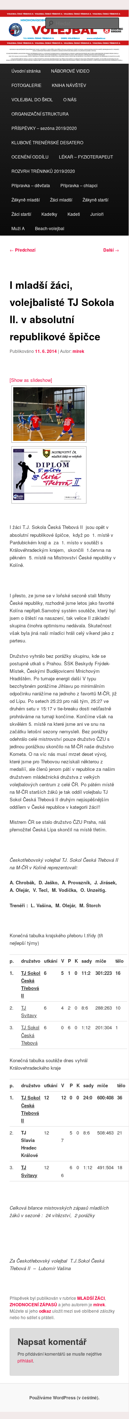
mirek (78, 351)
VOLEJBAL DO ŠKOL (32, 99)
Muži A (18, 228)
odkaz (45, 1311)
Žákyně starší (95, 199)
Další (111, 250)
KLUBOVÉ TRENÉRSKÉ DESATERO (47, 142)
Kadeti (74, 214)
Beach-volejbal (49, 228)
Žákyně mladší (25, 199)
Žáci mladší (61, 199)
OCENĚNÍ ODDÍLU (30, 157)
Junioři (97, 214)
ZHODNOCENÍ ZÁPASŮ (33, 1304)
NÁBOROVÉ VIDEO (70, 71)
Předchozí (22, 250)
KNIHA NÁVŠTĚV (69, 85)
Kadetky (49, 214)
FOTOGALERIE (26, 85)
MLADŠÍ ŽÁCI (91, 1298)
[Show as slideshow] (31, 379)
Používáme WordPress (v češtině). (64, 1397)
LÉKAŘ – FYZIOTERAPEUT (86, 157)
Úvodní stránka (26, 71)
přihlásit (25, 1360)
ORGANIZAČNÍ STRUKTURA (40, 114)
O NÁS (69, 99)
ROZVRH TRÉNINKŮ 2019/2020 (43, 171)
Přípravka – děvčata (30, 185)
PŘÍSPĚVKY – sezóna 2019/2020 (44, 128)
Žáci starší (21, 214)
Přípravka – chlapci (79, 185)
